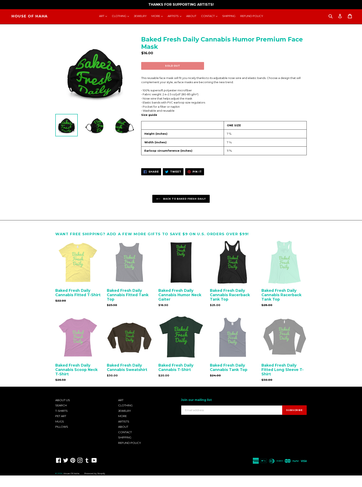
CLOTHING (121, 16)
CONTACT (210, 16)
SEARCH (61, 405)
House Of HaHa (30, 16)
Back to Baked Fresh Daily (184, 198)
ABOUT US (62, 400)
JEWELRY (140, 16)
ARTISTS (176, 16)
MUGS (59, 421)
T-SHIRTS (61, 410)
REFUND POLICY (251, 16)
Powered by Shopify (94, 473)
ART (104, 16)
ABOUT (191, 16)
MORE (158, 16)
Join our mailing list (196, 400)
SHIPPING (228, 16)
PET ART (60, 416)
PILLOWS (61, 426)
